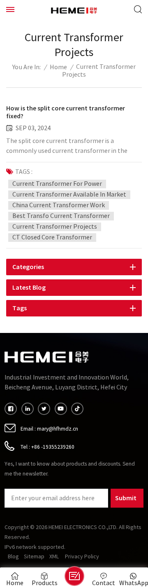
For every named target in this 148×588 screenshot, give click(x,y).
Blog (13, 556)
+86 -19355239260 (52, 446)
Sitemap (34, 556)
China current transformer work (58, 205)
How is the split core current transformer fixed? (65, 112)
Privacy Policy (82, 556)
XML (54, 556)
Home (58, 67)
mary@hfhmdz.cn (57, 428)
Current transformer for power (57, 184)
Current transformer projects (54, 227)
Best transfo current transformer (61, 216)
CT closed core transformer (52, 237)
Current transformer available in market (69, 194)
